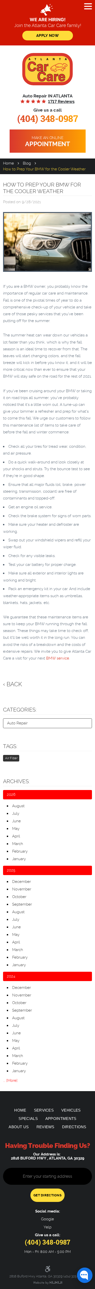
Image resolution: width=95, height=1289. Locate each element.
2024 (11, 976)
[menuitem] (20, 1110)
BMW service (57, 658)
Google (47, 1219)
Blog (27, 163)
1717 (61, 101)
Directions (74, 1127)
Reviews (45, 1127)
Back (14, 684)
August (18, 806)
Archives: (16, 781)
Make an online (47, 142)
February (20, 851)
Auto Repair (17, 723)
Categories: (20, 710)
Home (8, 163)
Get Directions (47, 1195)
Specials (27, 1118)
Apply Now (47, 35)
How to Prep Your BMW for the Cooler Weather (44, 169)
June (16, 821)
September (22, 904)
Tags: (10, 746)
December (21, 881)
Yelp (47, 1227)
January (19, 859)
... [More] (10, 1080)
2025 (11, 870)
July (15, 813)
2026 (11, 794)
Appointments (61, 1118)
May (16, 828)
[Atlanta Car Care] (47, 69)
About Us (19, 1127)
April (16, 836)
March (17, 843)
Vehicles (71, 1110)
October (19, 897)
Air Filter (11, 758)
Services (44, 1110)
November (21, 889)
